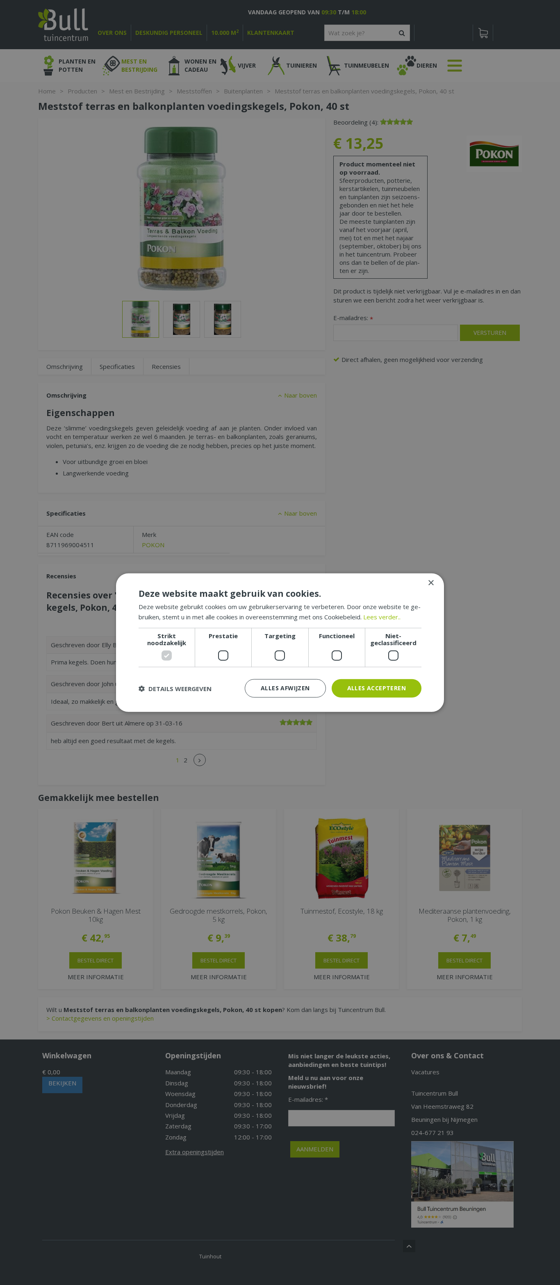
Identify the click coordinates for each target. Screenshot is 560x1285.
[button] (175, 688)
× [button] (431, 583)
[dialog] (280, 642)
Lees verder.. (382, 616)
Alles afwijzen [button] (285, 688)
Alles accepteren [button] (376, 688)
